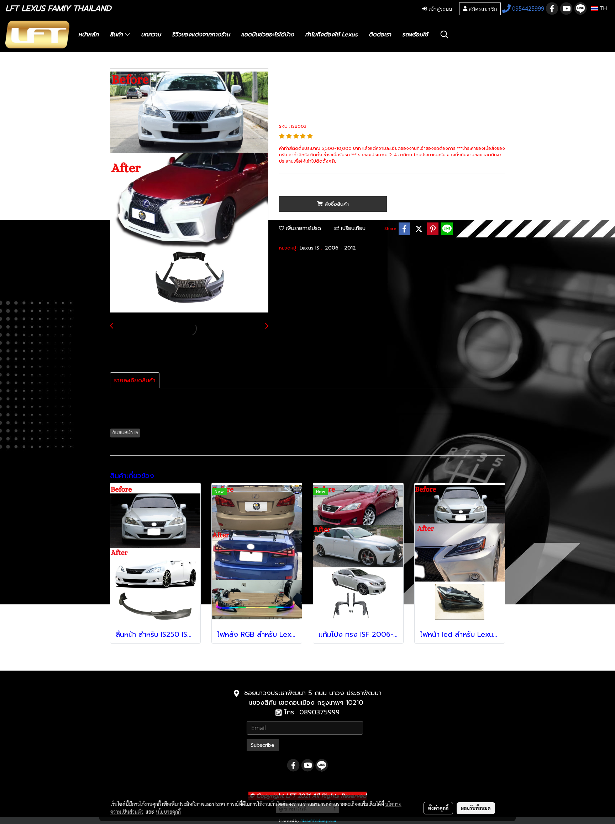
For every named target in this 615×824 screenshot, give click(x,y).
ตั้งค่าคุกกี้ (438, 808)
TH (602, 8)
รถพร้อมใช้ (415, 34)
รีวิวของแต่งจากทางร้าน (201, 34)
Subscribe (262, 745)
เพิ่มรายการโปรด (302, 228)
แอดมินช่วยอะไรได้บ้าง (267, 34)
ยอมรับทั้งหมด (476, 808)
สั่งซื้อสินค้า (336, 204)
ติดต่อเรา (380, 34)
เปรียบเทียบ (352, 228)
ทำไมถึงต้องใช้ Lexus (331, 34)
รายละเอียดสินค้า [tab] (135, 380)
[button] (444, 34)
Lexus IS (310, 248)
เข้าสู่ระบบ (439, 8)
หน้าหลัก (88, 34)
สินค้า (117, 34)
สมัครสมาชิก (482, 8)
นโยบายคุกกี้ (168, 811)
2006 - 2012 (340, 248)
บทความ (151, 34)
